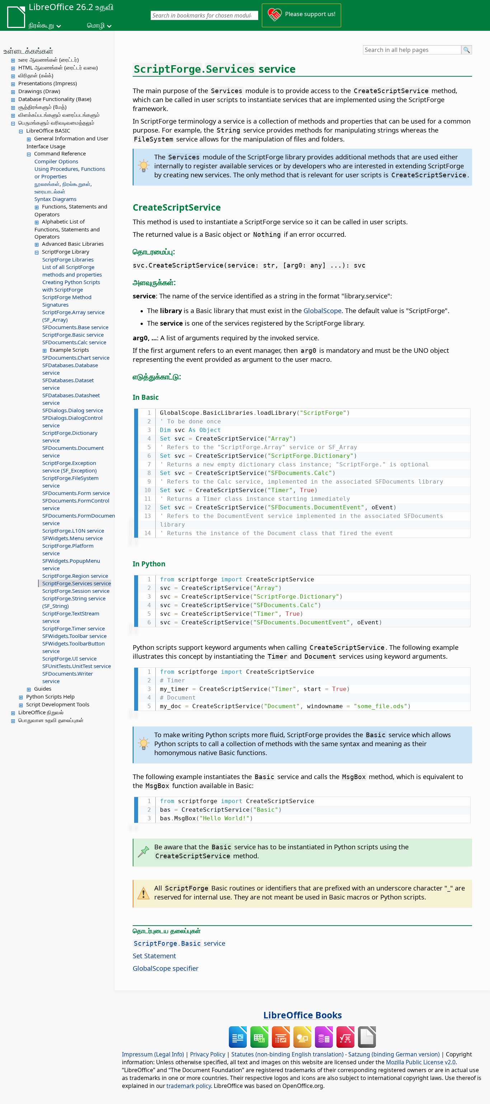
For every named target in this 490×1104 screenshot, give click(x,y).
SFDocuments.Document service (73, 451)
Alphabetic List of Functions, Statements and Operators (67, 229)
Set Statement (154, 955)
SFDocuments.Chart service (75, 357)
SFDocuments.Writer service (67, 677)
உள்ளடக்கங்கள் (28, 50)
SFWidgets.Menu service (72, 538)
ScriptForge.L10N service (73, 530)
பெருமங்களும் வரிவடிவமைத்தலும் (56, 122)
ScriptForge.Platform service (68, 549)
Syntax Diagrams (55, 198)
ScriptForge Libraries (68, 259)
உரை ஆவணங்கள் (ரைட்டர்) (48, 59)
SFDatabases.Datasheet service (71, 399)
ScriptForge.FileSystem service (70, 481)
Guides (42, 688)
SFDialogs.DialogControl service (72, 421)
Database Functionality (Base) (54, 98)
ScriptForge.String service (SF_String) (73, 602)
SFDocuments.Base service (75, 327)
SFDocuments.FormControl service (75, 504)
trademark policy (188, 1086)
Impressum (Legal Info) (153, 1054)
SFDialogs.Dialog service (72, 410)
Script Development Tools (57, 704)
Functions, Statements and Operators (70, 210)
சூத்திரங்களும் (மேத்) (42, 106)
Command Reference (60, 153)
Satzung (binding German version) (394, 1054)
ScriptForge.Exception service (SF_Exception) (69, 466)
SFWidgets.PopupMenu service (71, 564)
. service (179, 943)
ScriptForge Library (65, 251)
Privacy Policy (207, 1054)
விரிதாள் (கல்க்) (35, 75)
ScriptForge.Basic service (73, 334)
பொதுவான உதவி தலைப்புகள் (51, 720)
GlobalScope (322, 310)
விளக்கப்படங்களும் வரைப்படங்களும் (59, 114)
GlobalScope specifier (166, 968)
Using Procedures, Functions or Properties (69, 172)
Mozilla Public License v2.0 (421, 1062)
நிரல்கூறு (41, 25)
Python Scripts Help (50, 696)
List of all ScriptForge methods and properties (72, 270)
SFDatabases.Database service (70, 368)
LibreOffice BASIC (48, 130)
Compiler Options (56, 161)
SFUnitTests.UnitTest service (76, 665)
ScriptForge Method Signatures (66, 300)
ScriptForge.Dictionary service (70, 436)
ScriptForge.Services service (76, 583)
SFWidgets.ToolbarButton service (73, 647)
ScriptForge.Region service (75, 575)
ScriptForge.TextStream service (70, 617)
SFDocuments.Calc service (74, 342)
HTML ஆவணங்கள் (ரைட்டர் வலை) (58, 67)
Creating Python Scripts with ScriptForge (71, 285)
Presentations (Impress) (47, 83)
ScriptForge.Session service (75, 590)
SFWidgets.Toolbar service (74, 635)
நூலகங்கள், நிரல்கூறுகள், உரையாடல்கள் (63, 187)
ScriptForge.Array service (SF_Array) (73, 315)
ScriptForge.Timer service (73, 628)
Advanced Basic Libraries (73, 243)
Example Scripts (69, 349)
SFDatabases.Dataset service (68, 383)
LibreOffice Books (302, 1015)
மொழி (96, 25)
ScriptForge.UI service (69, 658)
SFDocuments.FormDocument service (76, 519)
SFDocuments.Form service (76, 492)
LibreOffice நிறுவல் (40, 712)
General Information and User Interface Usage (67, 142)
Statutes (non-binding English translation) (287, 1054)
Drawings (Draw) (39, 91)
